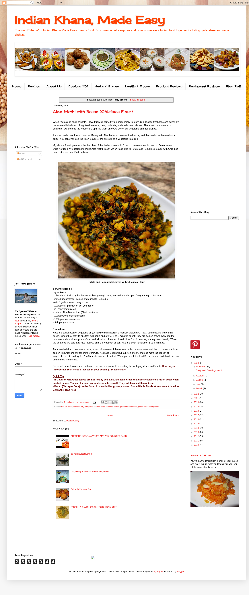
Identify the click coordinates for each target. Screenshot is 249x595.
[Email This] (102, 402)
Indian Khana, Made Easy (90, 19)
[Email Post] (94, 402)
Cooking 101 (78, 86)
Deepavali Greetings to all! (209, 370)
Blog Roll (233, 86)
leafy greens (154, 407)
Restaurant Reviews (204, 86)
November (201, 366)
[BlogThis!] (106, 402)
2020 (196, 402)
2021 (196, 398)
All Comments (26, 159)
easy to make (107, 407)
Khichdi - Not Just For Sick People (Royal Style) (94, 507)
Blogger (180, 571)
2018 (196, 411)
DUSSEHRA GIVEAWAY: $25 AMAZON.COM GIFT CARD (99, 436)
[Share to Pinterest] (116, 402)
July (198, 384)
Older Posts (173, 415)
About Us (54, 86)
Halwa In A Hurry (200, 455)
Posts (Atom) (72, 420)
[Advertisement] (25, 117)
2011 (196, 440)
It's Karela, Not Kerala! (81, 454)
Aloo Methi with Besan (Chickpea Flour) (93, 111)
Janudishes (69, 402)
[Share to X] (109, 402)
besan (64, 407)
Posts (22, 153)
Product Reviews (169, 86)
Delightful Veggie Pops (82, 489)
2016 (196, 419)
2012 (196, 436)
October (200, 375)
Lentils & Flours (137, 86)
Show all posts (137, 99)
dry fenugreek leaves (90, 407)
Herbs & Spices (107, 86)
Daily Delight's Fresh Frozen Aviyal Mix (90, 471)
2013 (196, 432)
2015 (196, 423)
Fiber (116, 407)
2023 (196, 363)
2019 (196, 406)
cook (17, 320)
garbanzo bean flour (128, 407)
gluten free (142, 407)
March (199, 388)
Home (17, 86)
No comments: (83, 402)
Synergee (158, 571)
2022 (196, 394)
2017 (196, 415)
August (200, 380)
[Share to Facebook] (113, 402)
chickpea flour (74, 407)
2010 (196, 445)
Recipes (34, 86)
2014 (196, 428)
